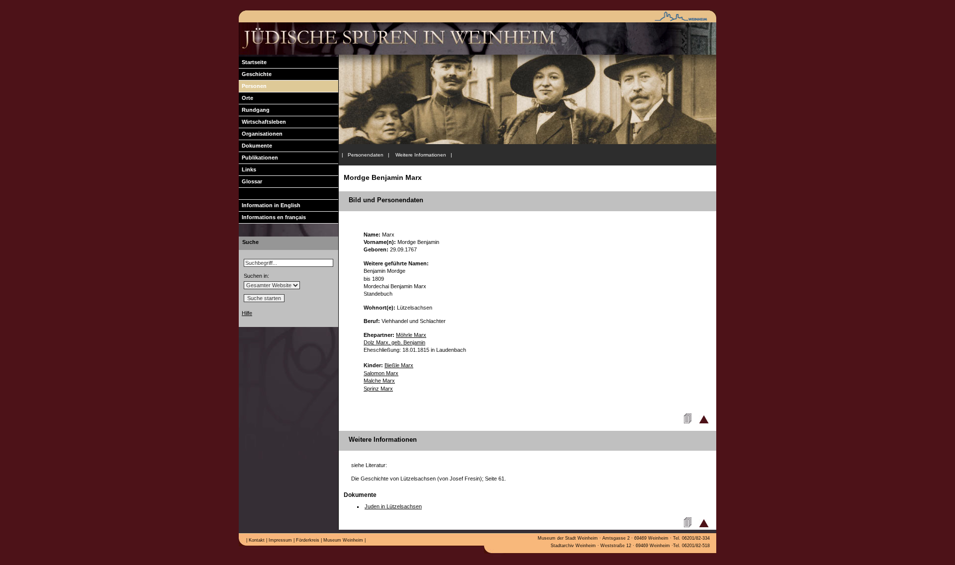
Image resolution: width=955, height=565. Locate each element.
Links (247, 169)
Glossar (250, 181)
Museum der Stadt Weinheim (568, 538)
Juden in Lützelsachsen (393, 506)
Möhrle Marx (411, 335)
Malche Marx (379, 381)
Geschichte (255, 74)
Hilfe (247, 313)
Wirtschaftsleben (262, 122)
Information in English (269, 205)
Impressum (279, 540)
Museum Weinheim (342, 540)
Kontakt (256, 540)
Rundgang (254, 110)
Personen (253, 86)
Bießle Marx (398, 365)
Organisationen (261, 134)
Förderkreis (306, 540)
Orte (246, 98)
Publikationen (258, 158)
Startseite (253, 62)
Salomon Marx (381, 373)
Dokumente (255, 146)
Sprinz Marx (378, 389)
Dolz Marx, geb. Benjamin (394, 342)
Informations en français (272, 217)
